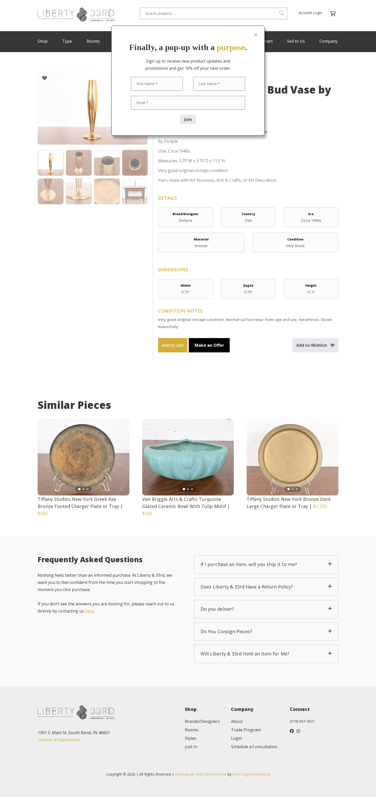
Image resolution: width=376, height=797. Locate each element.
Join (188, 119)
